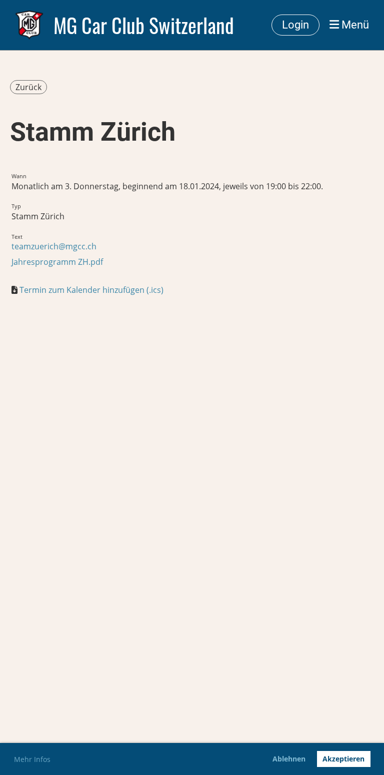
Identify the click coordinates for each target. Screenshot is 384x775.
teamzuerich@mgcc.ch (54, 246)
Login (295, 25)
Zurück (29, 87)
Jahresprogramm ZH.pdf (57, 261)
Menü (354, 25)
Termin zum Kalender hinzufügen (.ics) (92, 289)
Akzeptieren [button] (343, 758)
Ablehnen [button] (289, 758)
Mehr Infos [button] (32, 759)
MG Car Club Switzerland (144, 25)
